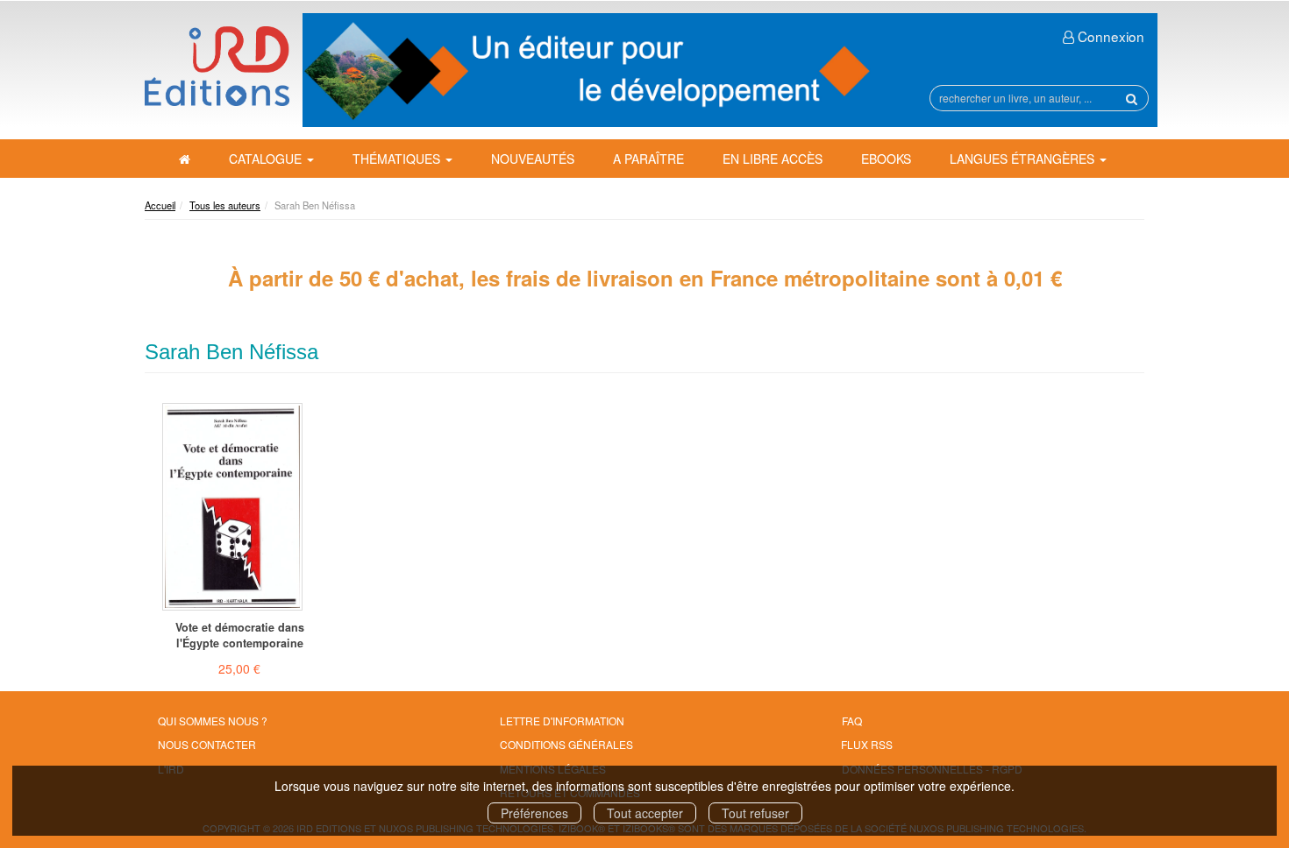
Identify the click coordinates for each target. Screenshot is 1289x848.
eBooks (886, 158)
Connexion (1109, 36)
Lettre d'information (562, 720)
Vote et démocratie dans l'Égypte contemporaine (239, 635)
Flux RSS (867, 744)
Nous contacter (207, 744)
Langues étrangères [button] (1024, 158)
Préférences (534, 813)
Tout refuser (755, 813)
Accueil (160, 205)
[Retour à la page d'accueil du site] (217, 66)
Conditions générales (566, 744)
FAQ (852, 720)
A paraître (648, 158)
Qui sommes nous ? (212, 720)
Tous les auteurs (224, 205)
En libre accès (773, 158)
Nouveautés (532, 158)
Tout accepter (645, 813)
